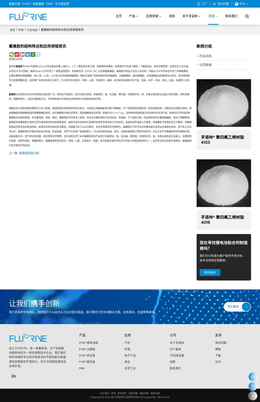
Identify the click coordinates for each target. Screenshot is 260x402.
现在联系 (233, 306)
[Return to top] (253, 396)
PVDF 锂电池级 (88, 343)
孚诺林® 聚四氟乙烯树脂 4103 (222, 140)
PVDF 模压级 (87, 362)
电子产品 (130, 355)
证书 (218, 362)
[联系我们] (253, 376)
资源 (211, 16)
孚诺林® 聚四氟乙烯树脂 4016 (222, 220)
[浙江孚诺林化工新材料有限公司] (28, 16)
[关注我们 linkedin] (14, 376)
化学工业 (130, 368)
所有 (21, 30)
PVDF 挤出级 (87, 355)
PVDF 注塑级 (87, 349)
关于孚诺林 (190, 16)
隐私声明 (144, 393)
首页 (12, 30)
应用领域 (152, 16)
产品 (132, 16)
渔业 (127, 362)
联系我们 (231, 16)
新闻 (113, 393)
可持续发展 (177, 355)
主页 (119, 16)
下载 (218, 355)
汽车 (127, 343)
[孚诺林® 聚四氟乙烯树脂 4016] (224, 183)
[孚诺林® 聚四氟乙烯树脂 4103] (224, 103)
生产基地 (175, 349)
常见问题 (133, 393)
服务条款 (155, 393)
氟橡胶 (19, 66)
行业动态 (32, 30)
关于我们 (104, 393)
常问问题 (223, 4)
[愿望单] (253, 386)
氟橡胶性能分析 (29, 153)
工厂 (204, 4)
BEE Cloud (163, 397)
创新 (172, 16)
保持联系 (210, 272)
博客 (218, 349)
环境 (127, 349)
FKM (81, 368)
